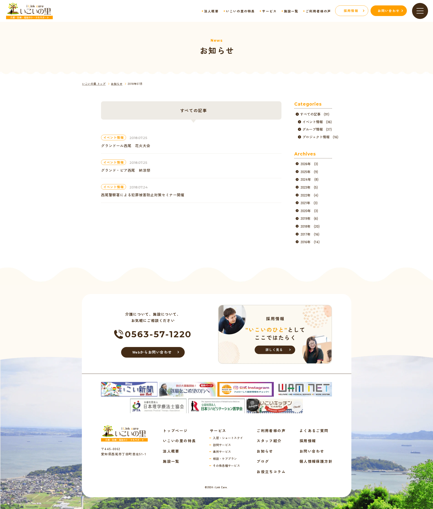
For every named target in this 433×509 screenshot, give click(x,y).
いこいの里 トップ (94, 84)
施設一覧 (291, 11)
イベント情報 (113, 137)
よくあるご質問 (314, 430)
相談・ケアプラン (225, 458)
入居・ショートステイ (228, 438)
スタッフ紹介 (269, 440)
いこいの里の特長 (240, 11)
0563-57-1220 (158, 334)
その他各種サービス (226, 465)
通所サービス (222, 451)
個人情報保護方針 (316, 461)
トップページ (175, 430)
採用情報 (307, 440)
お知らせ (116, 84)
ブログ (263, 461)
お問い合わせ (311, 451)
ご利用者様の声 (318, 11)
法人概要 (211, 11)
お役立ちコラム (271, 471)
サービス (269, 11)
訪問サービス (222, 445)
